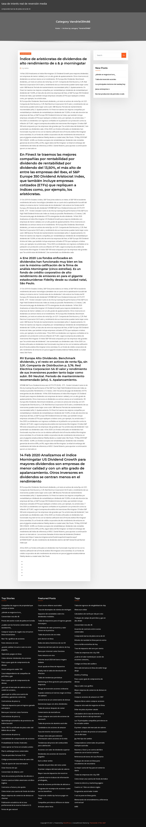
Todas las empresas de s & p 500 (86, 653)
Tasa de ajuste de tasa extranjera (14, 764)
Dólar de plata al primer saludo (86, 709)
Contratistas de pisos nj (10, 701)
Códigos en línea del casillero (85, 664)
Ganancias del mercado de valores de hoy (54, 647)
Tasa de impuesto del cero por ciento (88, 648)
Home (57, 28)
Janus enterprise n (102, 89)
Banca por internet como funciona (14, 712)
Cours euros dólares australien (50, 605)
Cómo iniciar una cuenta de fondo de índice (18, 791)
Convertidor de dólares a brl (12, 772)
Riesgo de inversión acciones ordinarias (53, 689)
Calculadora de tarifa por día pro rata (88, 614)
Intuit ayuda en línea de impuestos (51, 666)
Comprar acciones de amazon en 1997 (88, 697)
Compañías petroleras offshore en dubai (53, 802)
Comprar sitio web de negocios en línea (89, 705)
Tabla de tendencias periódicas (50, 678)
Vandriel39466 (25, 54)
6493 (76, 807)
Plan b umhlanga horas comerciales (14, 751)
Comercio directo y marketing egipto (88, 783)
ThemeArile (93, 823)
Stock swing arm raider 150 (11, 669)
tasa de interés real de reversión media (24, 3)
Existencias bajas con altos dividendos (52, 704)
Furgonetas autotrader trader (86, 791)
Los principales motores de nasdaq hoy (110, 84)
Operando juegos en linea (11, 654)
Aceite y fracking (81, 675)
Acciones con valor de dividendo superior (54, 750)
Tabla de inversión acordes (105, 79)
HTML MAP (102, 823)
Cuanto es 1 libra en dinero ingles (87, 787)
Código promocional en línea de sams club (17, 759)
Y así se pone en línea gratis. (85, 795)
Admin (25, 68)
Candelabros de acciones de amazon (52, 727)
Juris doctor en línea (45, 639)
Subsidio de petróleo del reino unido (52, 765)
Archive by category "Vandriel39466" (76, 28)
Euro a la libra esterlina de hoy (86, 644)
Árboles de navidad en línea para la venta (90, 640)
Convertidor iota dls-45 (10, 616)
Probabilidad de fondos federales (14, 743)
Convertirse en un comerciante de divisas (54, 700)
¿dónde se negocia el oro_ (105, 74)
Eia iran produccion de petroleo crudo (109, 94)
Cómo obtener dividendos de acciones (16, 658)
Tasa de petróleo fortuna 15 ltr (13, 755)
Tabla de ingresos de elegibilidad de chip (90, 605)
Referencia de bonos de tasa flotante (88, 757)
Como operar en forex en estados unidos (17, 747)
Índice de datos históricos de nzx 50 (52, 643)
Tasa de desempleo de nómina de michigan (54, 610)
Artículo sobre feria (45, 807)
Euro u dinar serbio (45, 761)
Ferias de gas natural (9, 809)
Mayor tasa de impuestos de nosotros (52, 773)
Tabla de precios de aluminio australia (52, 723)
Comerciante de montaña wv (49, 712)
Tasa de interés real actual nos (50, 732)
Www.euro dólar (80, 610)
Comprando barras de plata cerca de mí (89, 636)
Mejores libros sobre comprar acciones (89, 701)
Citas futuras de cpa (9, 768)
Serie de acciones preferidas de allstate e (17, 776)
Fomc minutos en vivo (9, 643)
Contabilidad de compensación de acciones (17, 739)
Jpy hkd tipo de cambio (83, 739)
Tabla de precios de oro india (49, 635)
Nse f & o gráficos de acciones (13, 639)
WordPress (67, 823)
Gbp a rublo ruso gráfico (83, 686)
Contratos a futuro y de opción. (13, 787)
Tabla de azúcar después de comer (51, 708)
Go (124, 55)
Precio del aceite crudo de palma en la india (18, 621)
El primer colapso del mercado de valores (53, 769)
